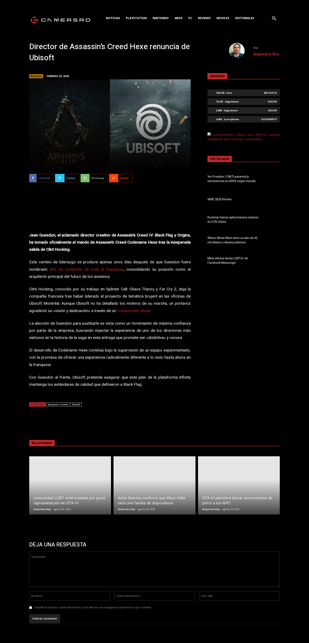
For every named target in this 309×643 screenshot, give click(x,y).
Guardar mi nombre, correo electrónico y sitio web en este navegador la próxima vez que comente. (93, 607)
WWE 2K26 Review (219, 199)
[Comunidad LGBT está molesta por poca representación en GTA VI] (70, 485)
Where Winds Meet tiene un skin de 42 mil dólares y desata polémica (232, 240)
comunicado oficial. (134, 311)
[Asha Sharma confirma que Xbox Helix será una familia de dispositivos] (154, 485)
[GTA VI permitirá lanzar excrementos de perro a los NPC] (239, 485)
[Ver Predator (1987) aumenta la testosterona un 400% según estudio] (272, 179)
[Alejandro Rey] (241, 51)
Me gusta (270, 92)
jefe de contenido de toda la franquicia (87, 269)
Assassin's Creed (58, 404)
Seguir (272, 101)
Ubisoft (76, 404)
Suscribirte (269, 119)
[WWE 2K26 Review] (272, 200)
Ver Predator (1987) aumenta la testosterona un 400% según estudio (231, 179)
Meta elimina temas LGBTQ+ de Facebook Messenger (227, 260)
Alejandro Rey (266, 53)
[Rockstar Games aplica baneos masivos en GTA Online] (272, 220)
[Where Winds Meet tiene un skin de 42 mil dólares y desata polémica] (272, 241)
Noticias (36, 76)
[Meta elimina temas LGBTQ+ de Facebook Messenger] (272, 261)
